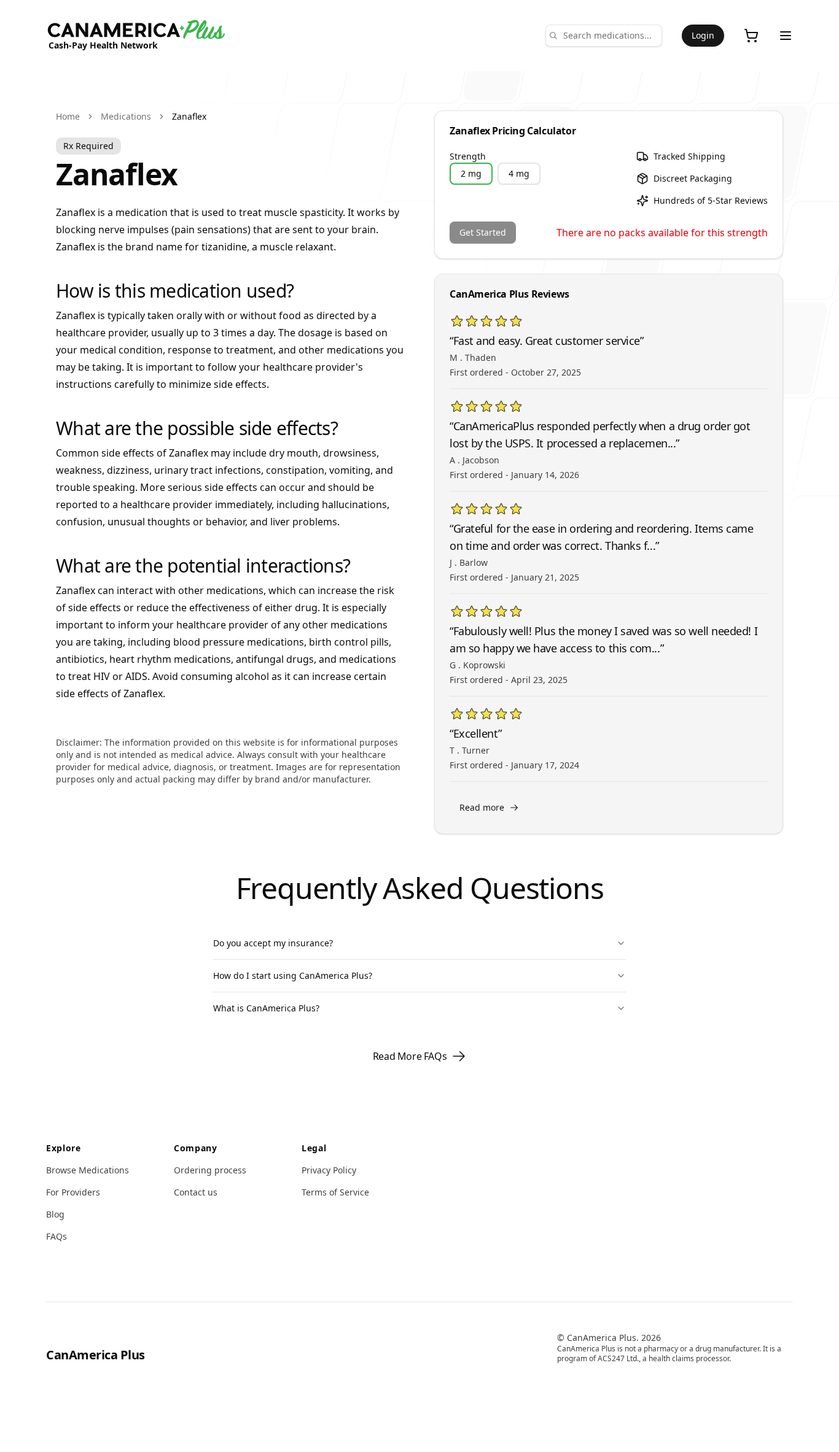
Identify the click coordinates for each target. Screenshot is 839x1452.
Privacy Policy (329, 1170)
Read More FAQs (410, 1056)
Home (68, 116)
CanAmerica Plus (95, 1354)
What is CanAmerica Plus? (266, 1008)
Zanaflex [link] (189, 116)
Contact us (195, 1192)
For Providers (73, 1192)
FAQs (56, 1236)
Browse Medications (87, 1170)
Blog (55, 1214)
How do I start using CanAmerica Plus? (292, 975)
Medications (126, 116)
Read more (481, 807)
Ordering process (210, 1170)
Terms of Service (335, 1192)
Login (703, 35)
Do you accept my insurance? (273, 943)
